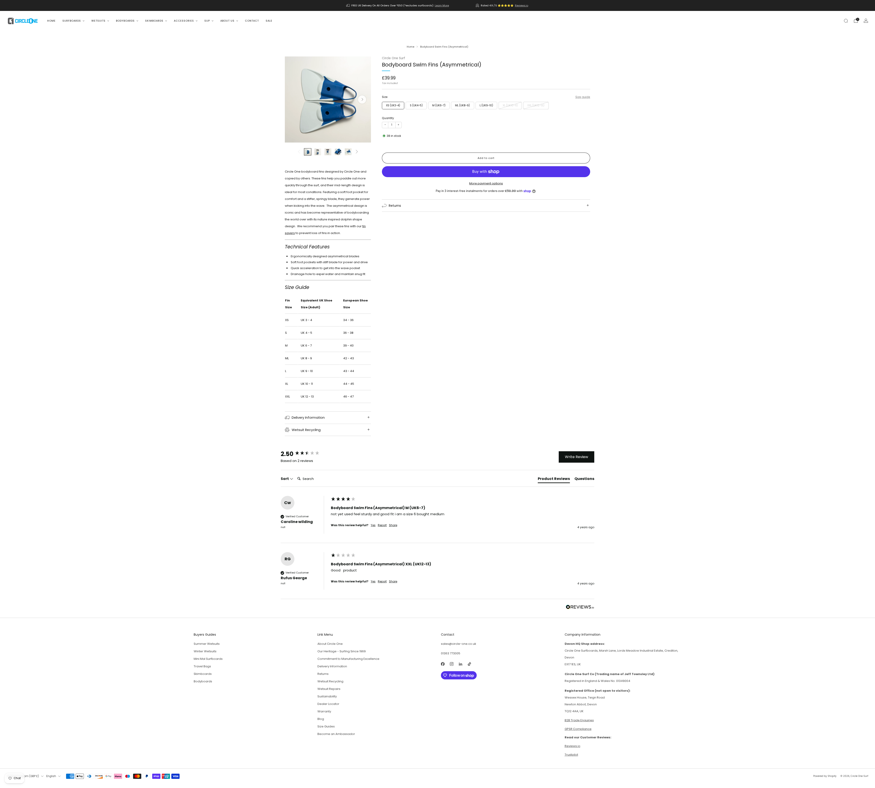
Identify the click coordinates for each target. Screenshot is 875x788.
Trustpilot (571, 754)
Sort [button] (285, 478)
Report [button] (382, 525)
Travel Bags (202, 666)
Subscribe (845, 770)
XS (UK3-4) (393, 105)
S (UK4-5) (416, 105)
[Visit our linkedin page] (460, 664)
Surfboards (71, 21)
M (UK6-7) (438, 105)
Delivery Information (332, 666)
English (51, 776)
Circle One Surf (393, 58)
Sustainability (327, 696)
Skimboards (154, 21)
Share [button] (393, 525)
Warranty (324, 711)
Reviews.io (521, 5)
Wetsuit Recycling (330, 681)
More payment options (486, 183)
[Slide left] (299, 152)
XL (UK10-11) (510, 105)
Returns (323, 674)
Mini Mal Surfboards (208, 659)
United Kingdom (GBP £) (23, 776)
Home (51, 21)
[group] (305, 454)
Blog (320, 719)
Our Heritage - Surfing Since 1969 (341, 651)
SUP (207, 21)
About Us (227, 21)
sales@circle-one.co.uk (458, 644)
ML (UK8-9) (462, 105)
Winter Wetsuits (205, 651)
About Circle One (330, 644)
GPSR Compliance (578, 729)
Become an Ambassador (336, 734)
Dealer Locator (328, 704)
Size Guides (326, 726)
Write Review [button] (576, 456)
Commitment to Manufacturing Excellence (348, 659)
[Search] (846, 20)
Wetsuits (98, 21)
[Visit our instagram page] (451, 664)
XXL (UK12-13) (535, 105)
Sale (269, 21)
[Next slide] (362, 99)
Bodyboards (125, 21)
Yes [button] (373, 525)
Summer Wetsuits (207, 644)
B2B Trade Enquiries (579, 720)
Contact (252, 21)
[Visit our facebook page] (442, 664)
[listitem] (398, 5)
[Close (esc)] (860, 728)
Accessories (184, 21)
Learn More (442, 5)
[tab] (554, 479)
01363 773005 (450, 653)
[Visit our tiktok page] (469, 664)
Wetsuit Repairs (328, 689)
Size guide (582, 97)
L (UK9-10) (486, 105)
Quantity (388, 118)
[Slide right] (357, 152)
